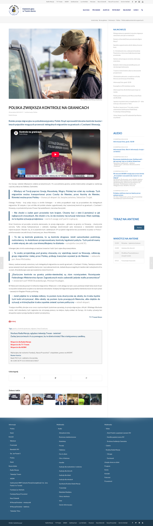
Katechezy (62, 441)
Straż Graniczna (42, 329)
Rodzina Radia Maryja (113, 450)
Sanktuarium (74, 1)
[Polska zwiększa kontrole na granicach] (55, 64)
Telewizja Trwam (15, 474)
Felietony (62, 450)
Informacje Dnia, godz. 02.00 (122, 82)
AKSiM (67, 1)
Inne (60, 501)
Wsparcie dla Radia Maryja (21, 342)
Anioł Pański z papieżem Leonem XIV (119, 433)
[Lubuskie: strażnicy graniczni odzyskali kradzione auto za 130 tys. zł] (14, 397)
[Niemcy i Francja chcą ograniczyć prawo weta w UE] (151, 263)
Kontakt (107, 474)
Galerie (108, 445)
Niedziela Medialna (65, 492)
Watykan (13, 441)
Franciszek (13, 445)
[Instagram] (139, 1)
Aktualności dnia (64, 433)
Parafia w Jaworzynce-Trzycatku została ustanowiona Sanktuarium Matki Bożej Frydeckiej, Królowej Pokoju (126, 109)
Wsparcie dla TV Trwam (20, 345)
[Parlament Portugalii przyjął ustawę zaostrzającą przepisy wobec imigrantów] (37, 399)
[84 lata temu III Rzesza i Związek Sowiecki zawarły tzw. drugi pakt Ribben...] (1, 263)
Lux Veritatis (84, 1)
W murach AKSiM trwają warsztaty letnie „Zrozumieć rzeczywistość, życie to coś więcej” (128, 176)
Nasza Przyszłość (113, 1)
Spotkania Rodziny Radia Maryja (69, 484)
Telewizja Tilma (15, 511)
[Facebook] (132, 1)
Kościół (11, 437)
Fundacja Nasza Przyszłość (18, 494)
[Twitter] (135, 1)
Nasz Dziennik (102, 1)
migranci (34, 329)
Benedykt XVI (14, 449)
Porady (61, 445)
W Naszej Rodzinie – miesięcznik (20, 502)
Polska (118, 20)
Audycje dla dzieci (65, 475)
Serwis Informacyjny (65, 505)
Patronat (107, 477)
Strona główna (103, 20)
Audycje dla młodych (66, 479)
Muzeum (92, 1)
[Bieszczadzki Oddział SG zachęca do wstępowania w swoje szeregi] (49, 397)
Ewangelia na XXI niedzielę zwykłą (124, 86)
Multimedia (60, 425)
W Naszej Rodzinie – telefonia (19, 507)
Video (108, 429)
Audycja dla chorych (65, 471)
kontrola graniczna (24, 329)
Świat (12, 433)
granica (15, 329)
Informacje (112, 20)
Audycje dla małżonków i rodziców (70, 467)
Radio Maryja (50, 1)
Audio (117, 133)
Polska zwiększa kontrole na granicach (49, 107)
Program (107, 466)
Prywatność (108, 481)
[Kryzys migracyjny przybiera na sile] (96, 399)
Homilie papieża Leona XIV (115, 437)
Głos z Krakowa (64, 458)
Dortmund (110, 458)
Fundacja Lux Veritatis (17, 490)
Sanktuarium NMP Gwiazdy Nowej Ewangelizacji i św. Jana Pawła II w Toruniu (29, 484)
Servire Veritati (125, 1)
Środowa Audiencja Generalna (117, 441)
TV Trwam (59, 1)
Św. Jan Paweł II (15, 453)
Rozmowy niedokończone (67, 437)
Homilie (61, 462)
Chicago (109, 454)
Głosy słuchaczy (64, 496)
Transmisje (62, 488)
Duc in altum (63, 454)
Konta (106, 470)
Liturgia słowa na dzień (112, 462)
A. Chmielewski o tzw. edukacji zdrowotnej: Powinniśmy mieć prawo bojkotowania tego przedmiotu (126, 53)
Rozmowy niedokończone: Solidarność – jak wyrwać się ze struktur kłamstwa (128, 160)
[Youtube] (142, 1)
